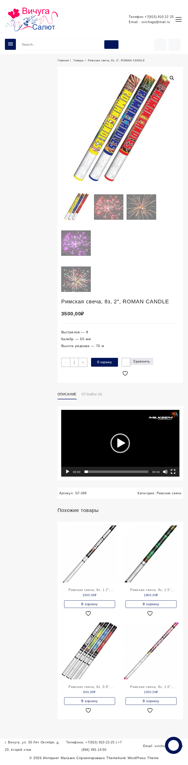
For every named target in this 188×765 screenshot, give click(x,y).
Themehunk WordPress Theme (132, 758)
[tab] (69, 394)
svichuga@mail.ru (155, 22)
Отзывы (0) (92, 394)
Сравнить (141, 361)
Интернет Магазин (59, 758)
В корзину (104, 362)
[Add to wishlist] (126, 362)
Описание (67, 394)
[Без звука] (165, 471)
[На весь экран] (173, 471)
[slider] (116, 471)
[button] (120, 443)
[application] (120, 443)
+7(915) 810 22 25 (159, 17)
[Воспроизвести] (67, 471)
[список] (89, 613)
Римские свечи (169, 493)
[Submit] (111, 44)
